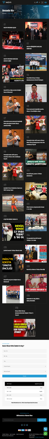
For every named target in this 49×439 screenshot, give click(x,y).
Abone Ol (41, 420)
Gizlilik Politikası (5, 434)
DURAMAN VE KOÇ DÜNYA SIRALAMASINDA (33, 300)
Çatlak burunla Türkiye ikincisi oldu (13, 251)
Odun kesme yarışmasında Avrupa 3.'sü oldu (35, 208)
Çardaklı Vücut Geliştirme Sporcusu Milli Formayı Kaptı (13, 189)
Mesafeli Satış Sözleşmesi (7, 435)
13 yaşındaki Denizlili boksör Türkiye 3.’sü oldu (34, 239)
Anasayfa (4, 13)
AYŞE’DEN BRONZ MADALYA (11, 219)
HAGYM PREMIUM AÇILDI (10, 28)
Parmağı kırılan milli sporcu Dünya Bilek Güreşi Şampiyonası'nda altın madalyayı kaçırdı (36, 142)
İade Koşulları (12, 434)
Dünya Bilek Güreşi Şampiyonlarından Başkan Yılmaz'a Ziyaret (24, 313)
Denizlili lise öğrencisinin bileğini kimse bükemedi (12, 91)
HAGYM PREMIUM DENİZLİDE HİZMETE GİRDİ (11, 60)
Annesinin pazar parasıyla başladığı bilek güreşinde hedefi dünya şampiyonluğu (13, 123)
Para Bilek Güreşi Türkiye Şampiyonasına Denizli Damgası (35, 79)
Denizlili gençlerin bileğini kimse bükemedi (12, 281)
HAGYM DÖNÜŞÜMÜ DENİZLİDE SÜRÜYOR (34, 48)
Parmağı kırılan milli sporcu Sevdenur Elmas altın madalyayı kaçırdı (12, 157)
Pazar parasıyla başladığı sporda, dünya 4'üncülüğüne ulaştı (35, 110)
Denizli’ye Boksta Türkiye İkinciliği (36, 270)
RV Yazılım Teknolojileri (39, 437)
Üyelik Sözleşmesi (20, 434)
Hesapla (24, 376)
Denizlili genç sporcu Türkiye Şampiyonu (34, 175)
